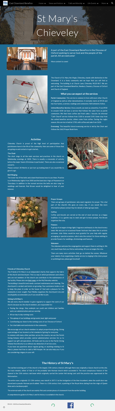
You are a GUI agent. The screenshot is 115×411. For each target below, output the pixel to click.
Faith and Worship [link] (75, 3)
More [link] (104, 3)
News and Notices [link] (56, 3)
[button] (112, 3)
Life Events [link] (92, 3)
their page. (32, 280)
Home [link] (41, 3)
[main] (57, 25)
